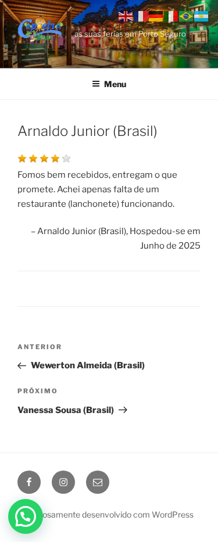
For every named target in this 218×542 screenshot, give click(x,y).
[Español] (201, 15)
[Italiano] (171, 15)
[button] (25, 516)
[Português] (186, 15)
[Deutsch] (156, 15)
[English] (126, 15)
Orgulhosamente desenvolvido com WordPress (105, 514)
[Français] (141, 15)
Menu (115, 84)
